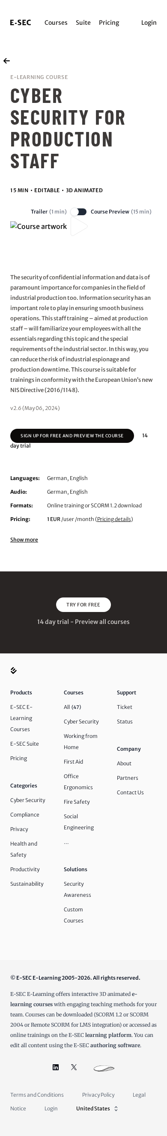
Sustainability (26, 884)
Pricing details (114, 519)
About (124, 763)
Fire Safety (76, 802)
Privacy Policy (98, 1095)
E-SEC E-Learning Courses (21, 718)
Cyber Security (27, 800)
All (72, 707)
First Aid (73, 761)
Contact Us (130, 792)
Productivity (24, 869)
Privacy (19, 829)
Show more (24, 539)
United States (93, 1108)
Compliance (24, 814)
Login (149, 22)
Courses (56, 22)
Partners (127, 778)
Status (125, 721)
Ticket (124, 707)
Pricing (109, 22)
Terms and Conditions (37, 1095)
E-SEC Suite (24, 744)
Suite (83, 22)
